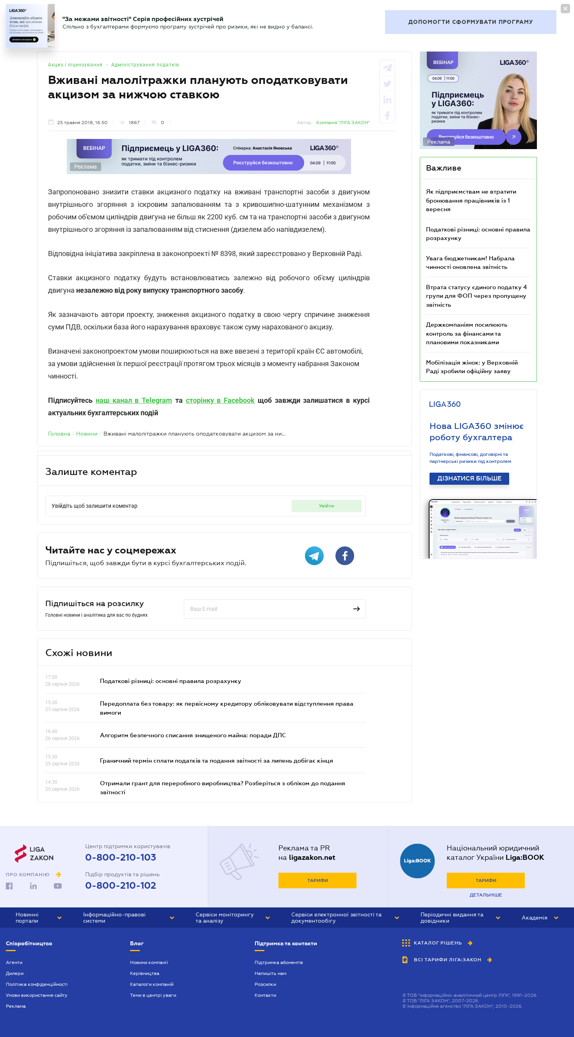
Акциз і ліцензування (75, 65)
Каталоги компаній (151, 984)
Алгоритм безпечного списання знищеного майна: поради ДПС (193, 734)
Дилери (14, 973)
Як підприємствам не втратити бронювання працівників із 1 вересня (471, 200)
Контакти (265, 995)
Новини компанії (149, 962)
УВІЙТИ (326, 506)
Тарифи (317, 880)
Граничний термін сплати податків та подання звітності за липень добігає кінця (216, 760)
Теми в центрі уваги (153, 995)
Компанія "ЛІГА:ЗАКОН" (343, 122)
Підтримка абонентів (279, 962)
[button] (39, 917)
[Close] (565, 8)
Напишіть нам (270, 973)
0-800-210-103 (120, 857)
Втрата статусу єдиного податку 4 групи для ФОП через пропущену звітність (476, 295)
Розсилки (265, 984)
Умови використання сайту (37, 995)
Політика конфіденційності (37, 984)
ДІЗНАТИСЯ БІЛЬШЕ (469, 478)
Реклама (16, 1006)
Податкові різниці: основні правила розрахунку (170, 680)
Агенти (14, 962)
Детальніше (486, 895)
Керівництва (144, 973)
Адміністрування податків (145, 65)
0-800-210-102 (120, 885)
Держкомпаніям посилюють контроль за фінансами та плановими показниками (466, 333)
